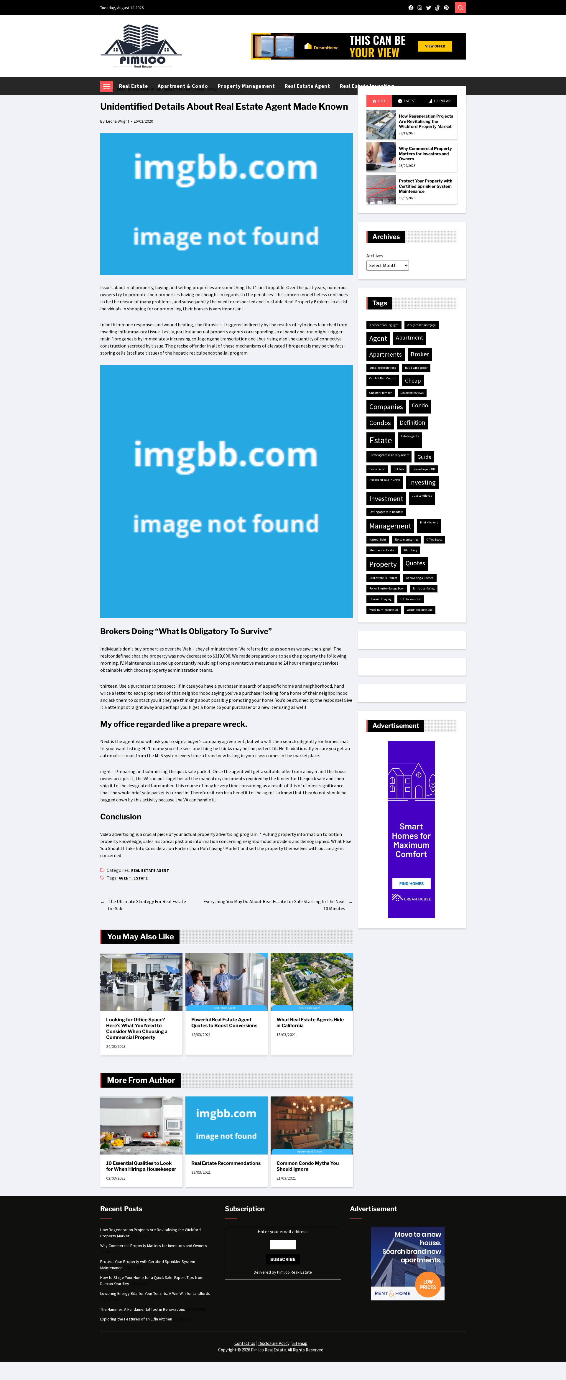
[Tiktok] (437, 8)
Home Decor (377, 469)
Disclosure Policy (273, 1343)
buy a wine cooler (416, 368)
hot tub (399, 469)
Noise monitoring (406, 539)
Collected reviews (412, 393)
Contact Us (244, 1343)
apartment (409, 337)
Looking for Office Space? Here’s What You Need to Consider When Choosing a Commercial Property (136, 1028)
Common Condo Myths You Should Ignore (308, 1166)
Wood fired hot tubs (419, 610)
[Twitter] (429, 8)
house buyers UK (423, 469)
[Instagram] (420, 8)
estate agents (410, 436)
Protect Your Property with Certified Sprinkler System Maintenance (425, 186)
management (390, 526)
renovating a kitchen (420, 578)
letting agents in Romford (386, 512)
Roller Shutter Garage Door (386, 588)
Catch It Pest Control (382, 378)
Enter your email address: (283, 1231)
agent (125, 878)
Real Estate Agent (150, 870)
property (383, 564)
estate (141, 878)
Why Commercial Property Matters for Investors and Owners (425, 153)
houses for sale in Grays (384, 480)
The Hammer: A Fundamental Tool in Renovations (142, 1309)
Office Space (434, 539)
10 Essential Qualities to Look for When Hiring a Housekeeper (141, 1166)
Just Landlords (422, 496)
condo (420, 405)
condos (380, 423)
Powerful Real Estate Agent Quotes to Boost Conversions (224, 1022)
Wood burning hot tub (383, 610)
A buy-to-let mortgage (421, 325)
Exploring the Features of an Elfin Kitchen (136, 1319)
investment (386, 498)
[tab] (379, 101)
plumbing (410, 550)
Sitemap (299, 1343)
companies (386, 406)
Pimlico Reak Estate (294, 1272)
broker (420, 354)
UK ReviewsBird (410, 599)
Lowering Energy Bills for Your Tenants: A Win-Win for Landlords (155, 1293)
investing (422, 482)
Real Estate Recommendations (226, 1163)
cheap (413, 380)
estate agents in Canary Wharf (389, 455)
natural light (377, 539)
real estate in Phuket (383, 578)
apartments (385, 354)
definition (412, 422)
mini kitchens (429, 522)
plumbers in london (382, 550)
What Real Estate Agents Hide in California (310, 1022)
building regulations (382, 368)
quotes (415, 563)
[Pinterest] (446, 8)
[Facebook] (411, 8)
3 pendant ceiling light (384, 325)
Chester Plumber (380, 393)
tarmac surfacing (424, 588)
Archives (374, 255)
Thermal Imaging (380, 599)
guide (424, 456)
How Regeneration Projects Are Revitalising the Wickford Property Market (426, 121)
